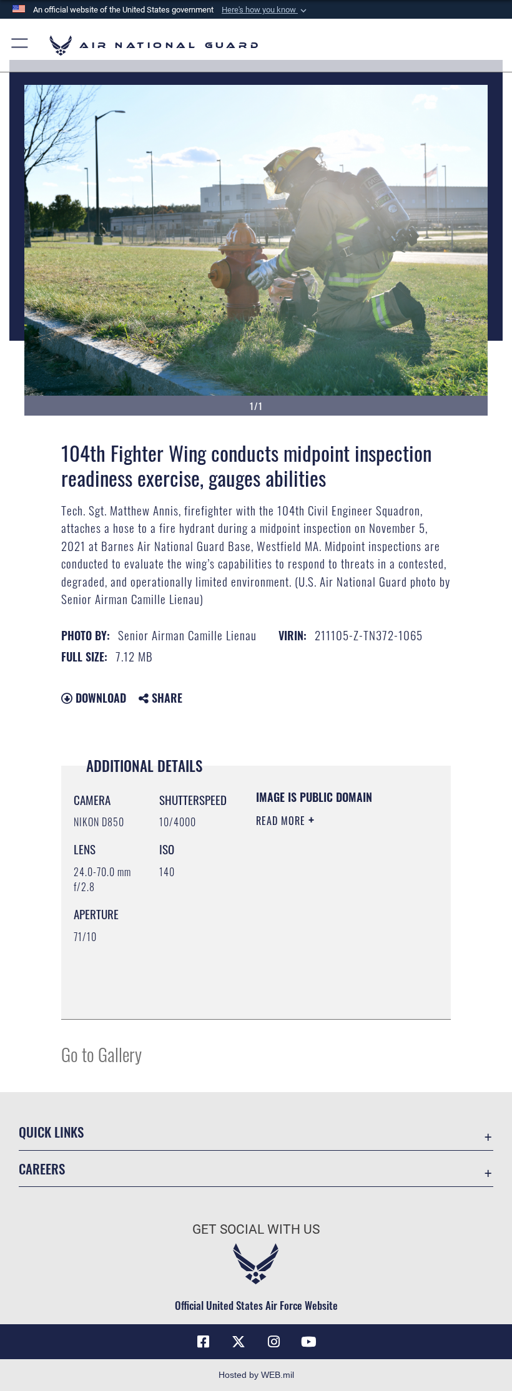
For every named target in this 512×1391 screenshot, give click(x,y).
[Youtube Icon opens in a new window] (308, 1341)
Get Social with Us (256, 1229)
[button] (265, 10)
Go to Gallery (101, 1053)
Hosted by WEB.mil (256, 1375)
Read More (282, 820)
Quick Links (51, 1131)
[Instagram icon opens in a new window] (273, 1341)
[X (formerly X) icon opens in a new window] (238, 1341)
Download (99, 698)
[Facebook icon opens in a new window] (203, 1341)
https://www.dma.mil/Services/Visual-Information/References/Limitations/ (332, 996)
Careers (42, 1168)
